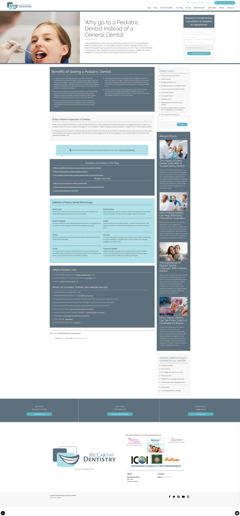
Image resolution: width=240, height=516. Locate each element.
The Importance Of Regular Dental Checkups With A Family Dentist (173, 266)
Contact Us (230, 8)
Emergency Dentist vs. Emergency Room (173, 86)
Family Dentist (165, 369)
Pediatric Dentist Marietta (127, 150)
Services (188, 8)
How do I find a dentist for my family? (66, 191)
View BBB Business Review (86, 295)
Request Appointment (120, 414)
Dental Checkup (166, 79)
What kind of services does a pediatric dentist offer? (70, 183)
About (156, 8)
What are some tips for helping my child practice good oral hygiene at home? (79, 187)
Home (149, 8)
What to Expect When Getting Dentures (173, 382)
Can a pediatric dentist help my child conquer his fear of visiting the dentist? (78, 175)
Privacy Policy (53, 497)
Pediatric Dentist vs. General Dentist (69, 333)
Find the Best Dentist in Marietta (171, 391)
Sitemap (59, 497)
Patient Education (199, 8)
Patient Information (166, 8)
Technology (179, 8)
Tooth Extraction (166, 376)
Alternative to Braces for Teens (170, 76)
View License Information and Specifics (82, 309)
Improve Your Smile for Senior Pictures (172, 89)
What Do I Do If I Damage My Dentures (172, 379)
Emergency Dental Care (168, 82)
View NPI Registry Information (95, 312)
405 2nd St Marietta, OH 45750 (200, 3)
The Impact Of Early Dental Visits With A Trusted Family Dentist (172, 163)
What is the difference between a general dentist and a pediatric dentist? (77, 168)
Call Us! (225, 3)
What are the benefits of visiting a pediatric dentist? (71, 172)
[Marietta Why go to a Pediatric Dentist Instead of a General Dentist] (40, 63)
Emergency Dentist (167, 365)
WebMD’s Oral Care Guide (67, 281)
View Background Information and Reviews (76, 316)
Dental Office (165, 387)
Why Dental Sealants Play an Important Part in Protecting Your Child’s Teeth (173, 109)
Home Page (88, 278)
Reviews (221, 8)
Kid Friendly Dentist (167, 92)
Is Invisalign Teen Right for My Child (172, 372)
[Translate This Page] (237, 513)
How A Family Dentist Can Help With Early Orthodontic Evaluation (172, 215)
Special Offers (212, 8)
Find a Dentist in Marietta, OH (170, 115)
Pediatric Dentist (166, 99)
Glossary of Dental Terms (83, 275)
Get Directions (39, 414)
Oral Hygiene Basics (167, 96)
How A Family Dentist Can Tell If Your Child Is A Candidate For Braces (173, 320)
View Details (69, 319)
